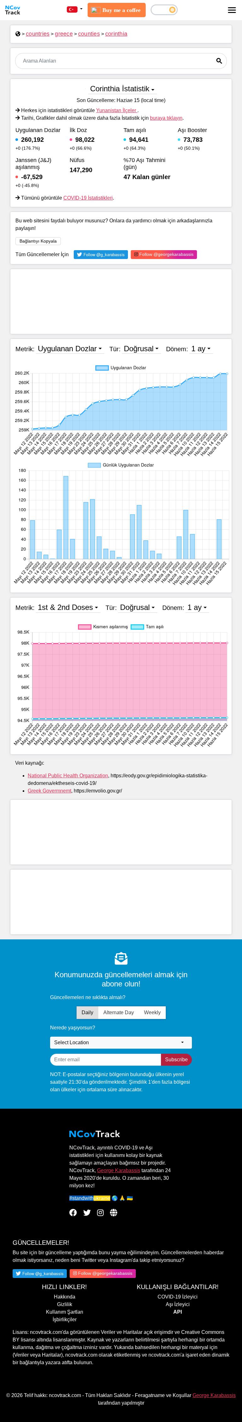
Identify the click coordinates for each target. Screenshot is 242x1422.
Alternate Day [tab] (118, 1012)
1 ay (198, 348)
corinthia (116, 34)
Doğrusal (138, 348)
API (177, 1312)
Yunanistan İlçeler (116, 110)
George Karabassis (118, 1170)
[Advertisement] (121, 301)
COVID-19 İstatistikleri (88, 198)
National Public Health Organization (68, 775)
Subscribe (176, 1059)
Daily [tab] (87, 1012)
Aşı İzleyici (178, 1304)
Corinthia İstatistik (119, 88)
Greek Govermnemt (49, 790)
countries (37, 34)
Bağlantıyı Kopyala (38, 241)
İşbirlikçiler (65, 1319)
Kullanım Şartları (64, 1312)
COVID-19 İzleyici (178, 1296)
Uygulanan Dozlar (67, 348)
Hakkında (64, 1296)
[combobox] (121, 1043)
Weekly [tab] (152, 1012)
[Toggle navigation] (232, 10)
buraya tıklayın (166, 118)
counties (89, 34)
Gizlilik (64, 1304)
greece (64, 34)
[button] (75, 9)
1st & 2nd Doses (65, 607)
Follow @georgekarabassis (165, 254)
